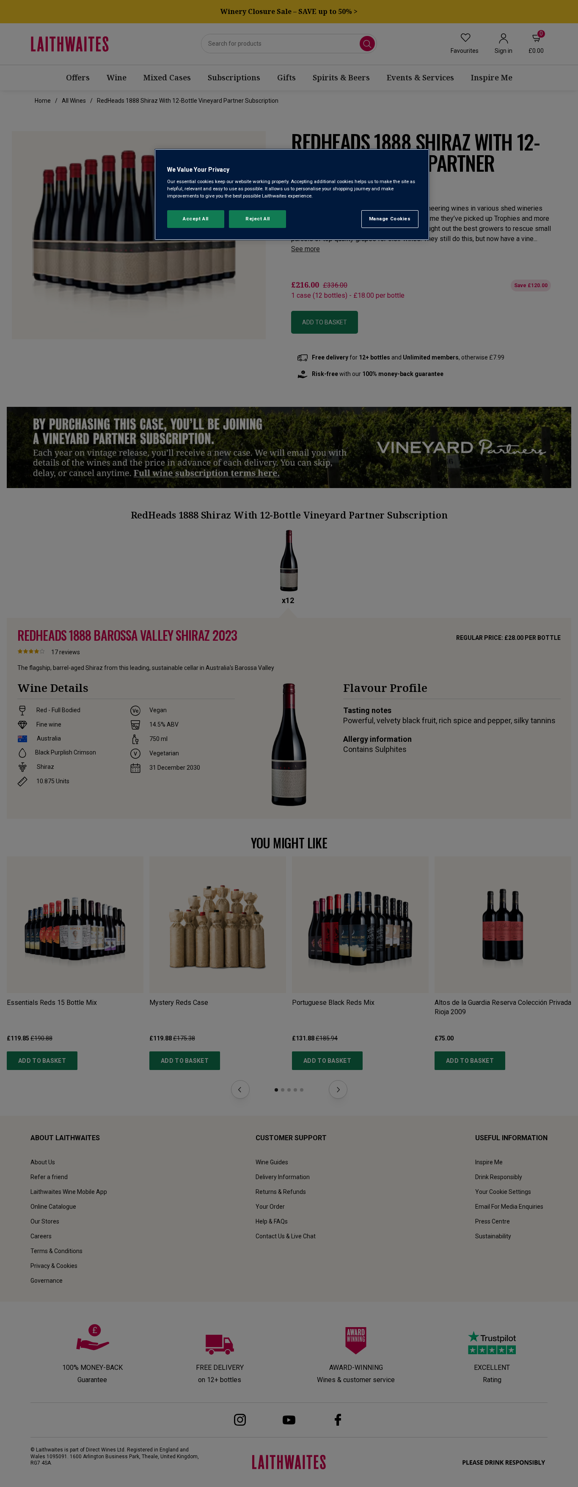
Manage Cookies (390, 219)
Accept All (196, 219)
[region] (291, 195)
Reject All (257, 219)
